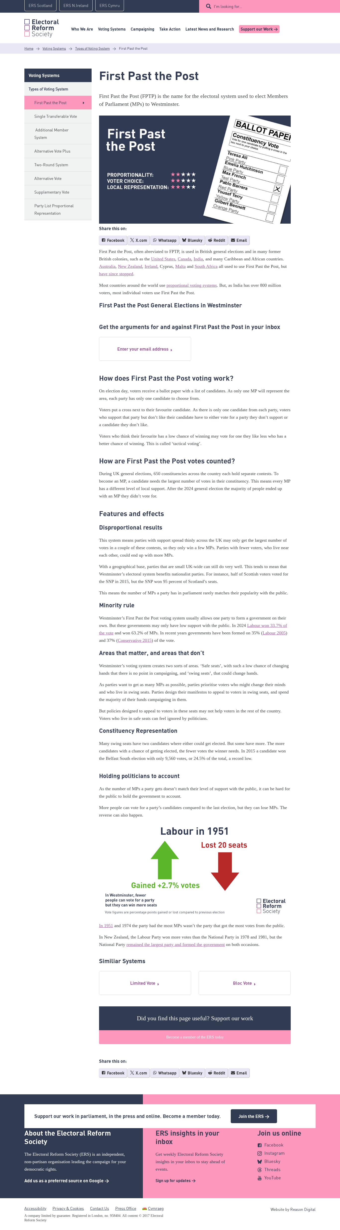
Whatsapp (166, 240)
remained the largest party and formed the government (175, 944)
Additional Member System (51, 133)
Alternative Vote (47, 178)
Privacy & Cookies (68, 1208)
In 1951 (106, 925)
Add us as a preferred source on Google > (66, 1180)
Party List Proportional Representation (54, 209)
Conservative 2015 (135, 640)
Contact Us (99, 1208)
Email (241, 240)
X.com (141, 240)
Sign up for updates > (176, 1180)
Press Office (125, 1208)
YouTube (272, 1177)
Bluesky (194, 240)
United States (163, 258)
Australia (107, 266)
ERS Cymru (110, 5)
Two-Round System (51, 164)
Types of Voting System (92, 48)
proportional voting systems (192, 285)
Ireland (151, 266)
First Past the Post (50, 102)
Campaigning (142, 29)
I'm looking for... (228, 6)
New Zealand (130, 266)
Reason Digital (303, 1209)
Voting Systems (112, 29)
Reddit (219, 240)
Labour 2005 (274, 632)
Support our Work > (259, 29)
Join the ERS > (253, 1116)
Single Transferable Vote (55, 116)
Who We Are (82, 29)
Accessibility (35, 1208)
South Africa (206, 266)
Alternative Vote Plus (52, 151)
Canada (184, 258)
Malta (180, 266)
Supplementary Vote (51, 192)
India (198, 258)
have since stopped (116, 273)
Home (28, 48)
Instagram (274, 1153)
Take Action (169, 29)
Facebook (115, 240)
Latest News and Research (209, 29)
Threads (272, 1169)
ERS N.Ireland (75, 5)
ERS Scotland (40, 5)
